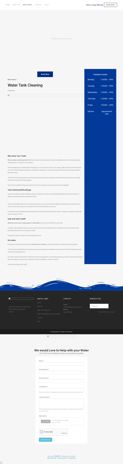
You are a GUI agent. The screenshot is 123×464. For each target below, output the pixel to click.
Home (39, 302)
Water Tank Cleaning (43, 310)
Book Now (110, 5)
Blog (38, 321)
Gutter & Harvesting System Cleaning (48, 314)
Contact (39, 317)
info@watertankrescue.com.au (72, 307)
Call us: (94, 5)
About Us (40, 306)
